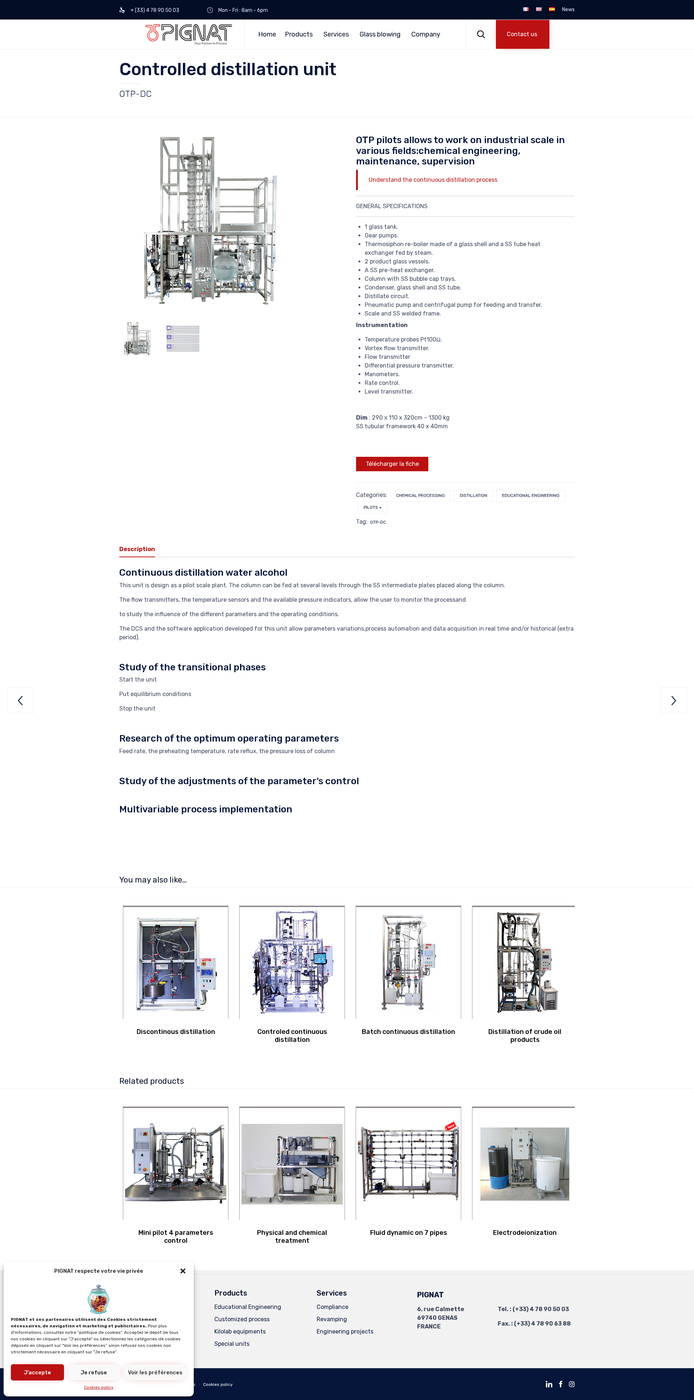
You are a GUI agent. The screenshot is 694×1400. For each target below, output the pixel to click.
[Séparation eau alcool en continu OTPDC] (137, 339)
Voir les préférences (155, 1372)
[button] (183, 1271)
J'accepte (37, 1372)
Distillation (473, 495)
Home (267, 34)
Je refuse (94, 1372)
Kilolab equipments (240, 1331)
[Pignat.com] (189, 34)
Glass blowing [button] (380, 34)
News (568, 9)
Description (137, 549)
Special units (231, 1343)
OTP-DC (378, 522)
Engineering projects (345, 1331)
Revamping (332, 1319)
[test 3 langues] (183, 339)
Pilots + (373, 507)
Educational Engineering (531, 495)
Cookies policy (98, 1387)
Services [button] (336, 34)
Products (299, 34)
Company (425, 34)
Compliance (332, 1307)
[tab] (140, 549)
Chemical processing (420, 495)
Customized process (242, 1319)
